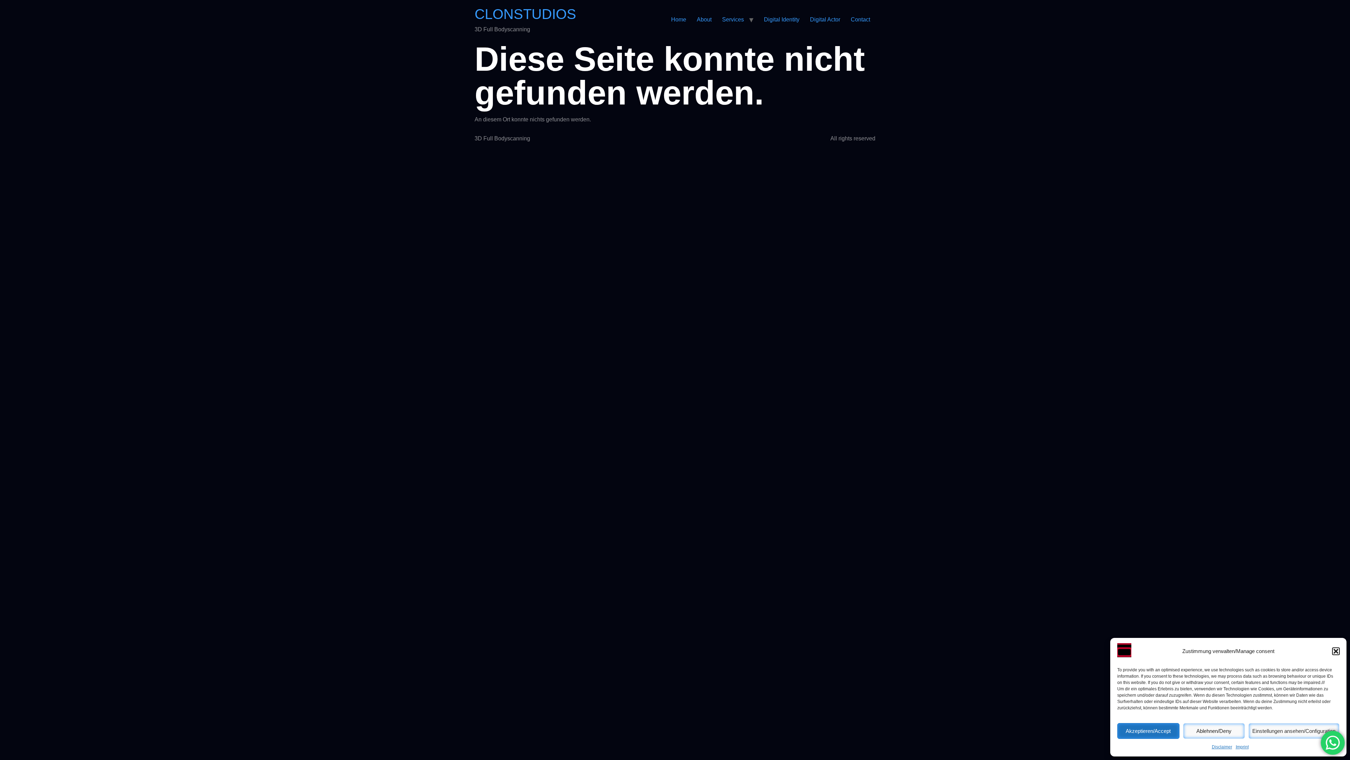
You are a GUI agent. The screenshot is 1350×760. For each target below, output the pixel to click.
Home (678, 20)
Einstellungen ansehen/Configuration (1294, 731)
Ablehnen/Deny (1214, 731)
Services (733, 20)
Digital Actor (825, 20)
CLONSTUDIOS (525, 14)
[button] (1335, 651)
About (704, 20)
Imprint (1242, 747)
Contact (860, 20)
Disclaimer (1222, 747)
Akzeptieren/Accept (1148, 731)
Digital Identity (781, 20)
